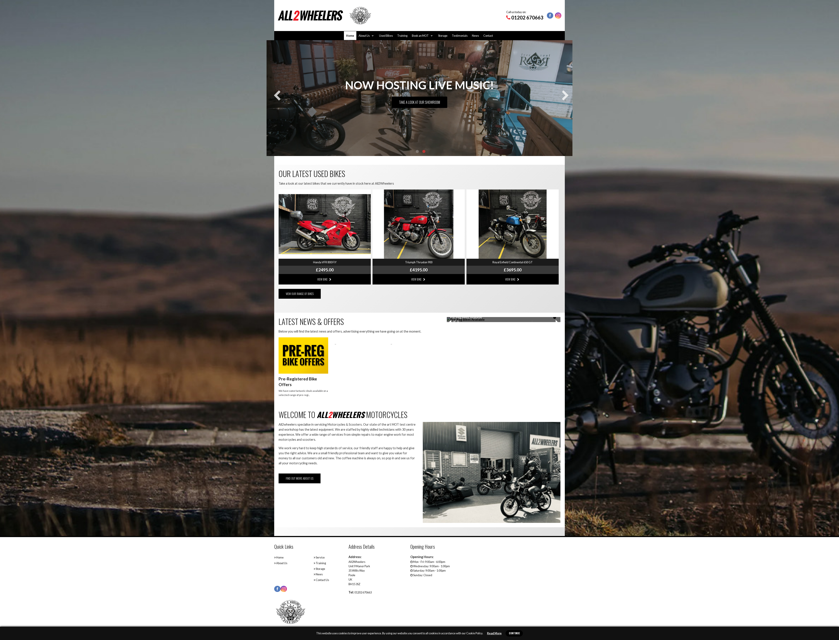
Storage (442, 35)
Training (402, 35)
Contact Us (322, 580)
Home (350, 35)
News (475, 35)
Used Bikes (386, 35)
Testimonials (460, 35)
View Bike (322, 279)
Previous (275, 92)
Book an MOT (420, 35)
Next (564, 92)
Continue (514, 633)
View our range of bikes (300, 293)
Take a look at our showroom (419, 102)
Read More (494, 633)
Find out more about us (299, 478)
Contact (488, 35)
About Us (364, 35)
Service (320, 557)
